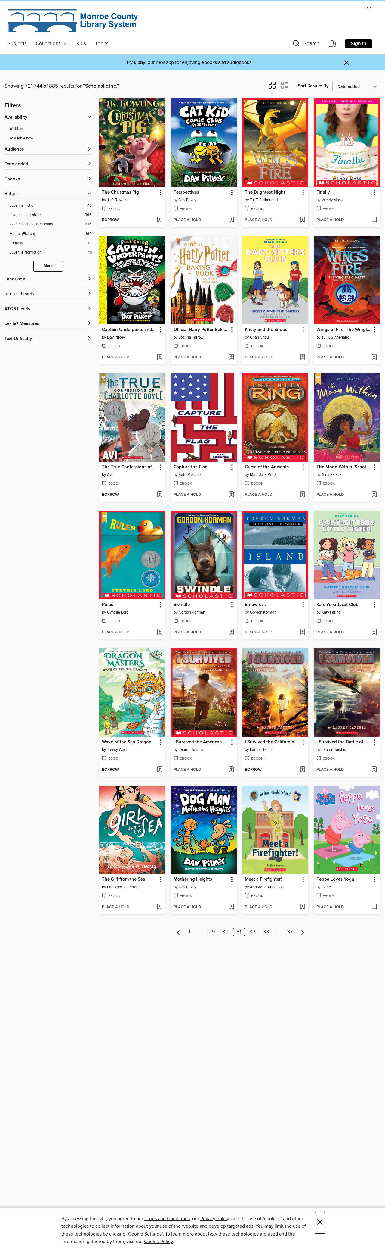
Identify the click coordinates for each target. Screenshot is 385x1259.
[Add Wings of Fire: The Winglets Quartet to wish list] (374, 357)
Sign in (358, 43)
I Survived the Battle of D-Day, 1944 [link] (343, 742)
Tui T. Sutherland (264, 200)
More (48, 266)
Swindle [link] (182, 605)
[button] (305, 45)
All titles (16, 129)
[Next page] (303, 932)
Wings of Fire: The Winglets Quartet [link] (343, 330)
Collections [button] (49, 43)
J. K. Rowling (117, 200)
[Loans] (333, 45)
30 (225, 932)
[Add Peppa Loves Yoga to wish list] (374, 907)
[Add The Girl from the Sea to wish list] (159, 907)
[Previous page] (178, 932)
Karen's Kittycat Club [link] (337, 605)
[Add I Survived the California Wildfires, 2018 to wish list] (302, 770)
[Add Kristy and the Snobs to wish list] (302, 357)
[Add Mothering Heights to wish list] (231, 907)
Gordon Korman (192, 612)
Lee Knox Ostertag (122, 887)
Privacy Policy (214, 1219)
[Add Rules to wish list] (159, 632)
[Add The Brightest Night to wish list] (302, 220)
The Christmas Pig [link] (120, 192)
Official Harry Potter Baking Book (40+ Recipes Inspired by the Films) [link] (201, 330)
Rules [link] (107, 605)
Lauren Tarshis (191, 749)
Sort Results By (313, 86)
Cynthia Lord (117, 612)
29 (211, 932)
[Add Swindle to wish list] (231, 632)
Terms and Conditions (167, 1219)
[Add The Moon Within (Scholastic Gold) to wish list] (374, 495)
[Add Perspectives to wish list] (231, 220)
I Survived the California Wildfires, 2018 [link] (272, 742)
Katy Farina (331, 612)
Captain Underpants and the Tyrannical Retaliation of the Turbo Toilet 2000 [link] (129, 330)
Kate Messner (190, 474)
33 (266, 932)
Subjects (17, 43)
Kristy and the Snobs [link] (266, 330)
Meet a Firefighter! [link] (263, 879)
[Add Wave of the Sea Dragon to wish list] (159, 770)
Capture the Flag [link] (191, 467)
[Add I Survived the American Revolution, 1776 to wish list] (231, 770)
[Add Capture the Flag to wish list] (231, 495)
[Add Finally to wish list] (374, 220)
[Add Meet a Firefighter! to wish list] (302, 907)
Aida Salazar (332, 474)
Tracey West (117, 749)
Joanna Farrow (191, 337)
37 (290, 932)
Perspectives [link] (186, 192)
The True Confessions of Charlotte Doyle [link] (129, 467)
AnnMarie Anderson (267, 887)
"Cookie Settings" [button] (145, 1234)
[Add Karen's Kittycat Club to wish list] (374, 632)
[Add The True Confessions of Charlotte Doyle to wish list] (159, 495)
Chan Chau (259, 337)
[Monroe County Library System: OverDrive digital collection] (73, 20)
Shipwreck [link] (255, 605)
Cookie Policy (158, 1242)
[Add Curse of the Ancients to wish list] (302, 495)
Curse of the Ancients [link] (267, 467)
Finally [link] (323, 192)
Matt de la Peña (263, 474)
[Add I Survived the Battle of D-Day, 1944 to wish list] (374, 770)
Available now (21, 138)
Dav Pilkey (187, 200)
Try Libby (135, 62)
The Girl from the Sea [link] (123, 879)
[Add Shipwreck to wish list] (302, 632)
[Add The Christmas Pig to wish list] (159, 220)
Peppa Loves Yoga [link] (335, 879)
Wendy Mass (332, 200)
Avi (109, 474)
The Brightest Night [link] (265, 192)
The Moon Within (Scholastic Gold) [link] (343, 467)
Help (367, 8)
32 (252, 932)
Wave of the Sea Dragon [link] (127, 742)
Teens (102, 43)
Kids (81, 43)
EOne (326, 887)
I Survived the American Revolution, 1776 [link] (201, 742)
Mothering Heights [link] (193, 879)
